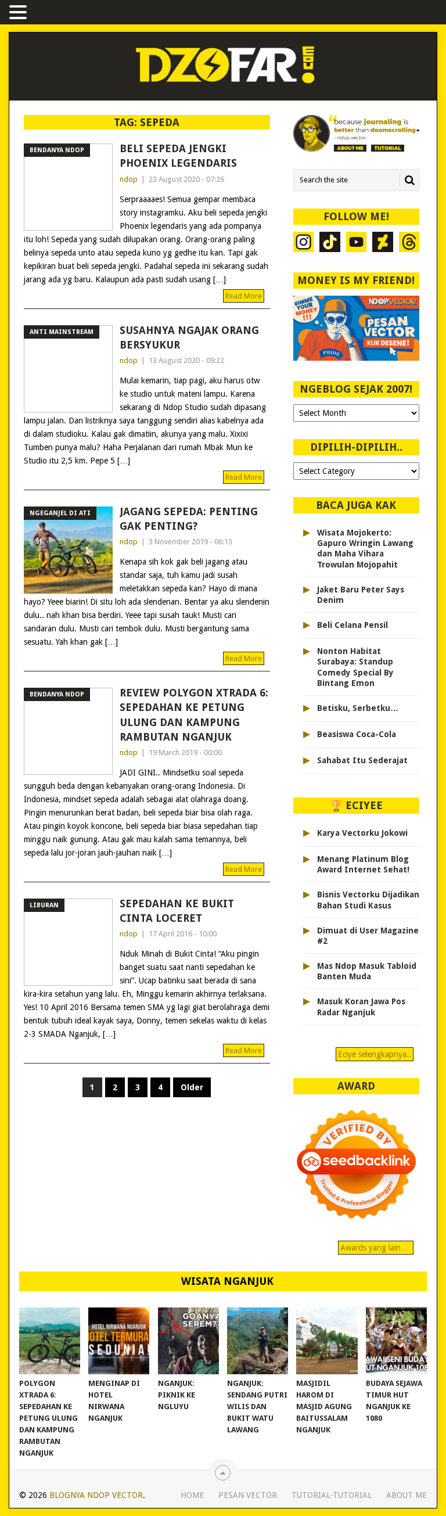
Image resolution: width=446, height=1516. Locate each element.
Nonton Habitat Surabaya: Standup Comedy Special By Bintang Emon (355, 667)
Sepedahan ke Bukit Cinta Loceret (177, 910)
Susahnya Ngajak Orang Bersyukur (189, 337)
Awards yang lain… (375, 1247)
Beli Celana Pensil (352, 625)
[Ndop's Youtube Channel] (356, 243)
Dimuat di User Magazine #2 (368, 936)
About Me (406, 1495)
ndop (129, 179)
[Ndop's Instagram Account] (303, 243)
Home (192, 1495)
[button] (19, 13)
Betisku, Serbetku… (357, 708)
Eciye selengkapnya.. (374, 1054)
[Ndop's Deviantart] (382, 243)
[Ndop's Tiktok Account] (329, 243)
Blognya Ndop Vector (96, 1495)
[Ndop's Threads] (409, 243)
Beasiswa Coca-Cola (356, 734)
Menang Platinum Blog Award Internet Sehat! (363, 864)
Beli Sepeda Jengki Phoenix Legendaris (178, 155)
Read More (243, 296)
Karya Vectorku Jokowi (362, 833)
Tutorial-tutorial (332, 1495)
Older (192, 1087)
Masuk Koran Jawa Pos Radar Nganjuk (361, 1006)
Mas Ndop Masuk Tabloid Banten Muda (366, 971)
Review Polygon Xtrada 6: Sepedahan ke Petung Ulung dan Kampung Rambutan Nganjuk (194, 715)
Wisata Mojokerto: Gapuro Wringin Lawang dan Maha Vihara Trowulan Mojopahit (365, 548)
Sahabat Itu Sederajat (362, 760)
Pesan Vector (247, 1495)
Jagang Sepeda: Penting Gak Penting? (189, 518)
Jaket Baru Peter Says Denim (360, 595)
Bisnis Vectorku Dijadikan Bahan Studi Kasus (368, 900)
